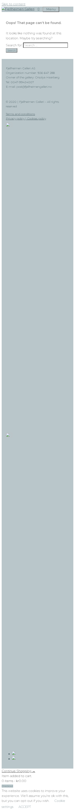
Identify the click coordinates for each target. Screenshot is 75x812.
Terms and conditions (20, 114)
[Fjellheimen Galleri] (18, 9)
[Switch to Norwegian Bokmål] (25, 759)
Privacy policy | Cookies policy (26, 118)
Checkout (7, 786)
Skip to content (13, 4)
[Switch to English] (18, 754)
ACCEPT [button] (25, 807)
